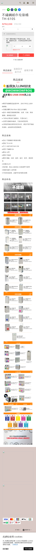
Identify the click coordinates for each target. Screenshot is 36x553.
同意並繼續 (28, 549)
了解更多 (15, 544)
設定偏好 (6, 549)
